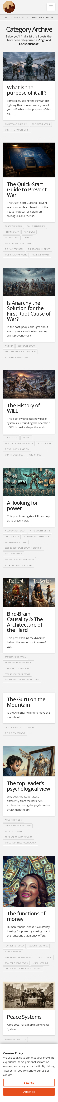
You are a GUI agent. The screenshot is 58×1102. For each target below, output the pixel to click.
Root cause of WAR (26, 346)
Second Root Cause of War (17, 674)
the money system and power (18, 243)
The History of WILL (23, 408)
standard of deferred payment (19, 957)
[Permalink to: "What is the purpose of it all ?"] (29, 66)
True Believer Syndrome (16, 255)
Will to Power (35, 455)
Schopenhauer (44, 443)
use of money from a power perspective (23, 969)
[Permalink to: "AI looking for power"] (29, 482)
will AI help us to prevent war (18, 565)
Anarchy (9, 346)
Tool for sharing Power (16, 963)
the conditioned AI (13, 554)
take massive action (41, 124)
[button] (51, 7)
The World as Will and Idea (17, 449)
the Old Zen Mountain (15, 733)
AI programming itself (40, 531)
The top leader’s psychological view (28, 786)
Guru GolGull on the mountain (19, 727)
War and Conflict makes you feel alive (22, 680)
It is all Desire (11, 438)
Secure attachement (14, 831)
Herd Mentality (12, 232)
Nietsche (26, 438)
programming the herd (16, 542)
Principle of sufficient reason (19, 443)
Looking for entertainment (17, 668)
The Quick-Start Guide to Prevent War (27, 189)
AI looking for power (22, 505)
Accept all (29, 1092)
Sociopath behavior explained (18, 837)
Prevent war (29, 232)
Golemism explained (36, 226)
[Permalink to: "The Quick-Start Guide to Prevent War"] (29, 160)
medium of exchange (38, 946)
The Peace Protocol (14, 249)
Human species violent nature (18, 663)
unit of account (40, 963)
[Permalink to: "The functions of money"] (29, 881)
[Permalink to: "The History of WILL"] (29, 384)
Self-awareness (12, 238)
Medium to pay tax (13, 951)
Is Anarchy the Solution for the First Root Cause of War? (29, 310)
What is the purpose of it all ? (26, 90)
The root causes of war (39, 249)
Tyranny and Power (40, 255)
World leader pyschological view (20, 843)
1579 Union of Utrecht (15, 1039)
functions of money (14, 946)
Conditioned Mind (13, 226)
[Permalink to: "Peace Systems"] (29, 996)
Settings (29, 1082)
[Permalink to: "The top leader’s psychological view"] (29, 761)
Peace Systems (24, 1016)
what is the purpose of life (17, 130)
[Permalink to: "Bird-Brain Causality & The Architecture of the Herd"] (29, 592)
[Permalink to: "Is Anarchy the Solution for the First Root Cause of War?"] (29, 282)
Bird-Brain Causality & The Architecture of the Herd (25, 621)
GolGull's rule (12, 536)
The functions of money (26, 916)
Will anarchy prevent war (16, 357)
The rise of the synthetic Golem (19, 559)
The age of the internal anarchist (20, 351)
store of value (45, 957)
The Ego (27, 238)
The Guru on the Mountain (26, 702)
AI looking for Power (15, 531)
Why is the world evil (14, 455)
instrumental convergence (36, 536)
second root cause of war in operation (23, 548)
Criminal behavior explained (18, 826)
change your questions (16, 124)
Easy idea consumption (15, 657)
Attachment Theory (13, 820)
